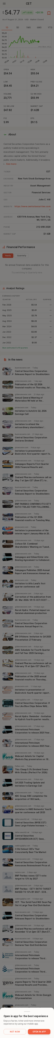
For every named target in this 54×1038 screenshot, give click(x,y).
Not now (15, 1032)
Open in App (39, 1032)
